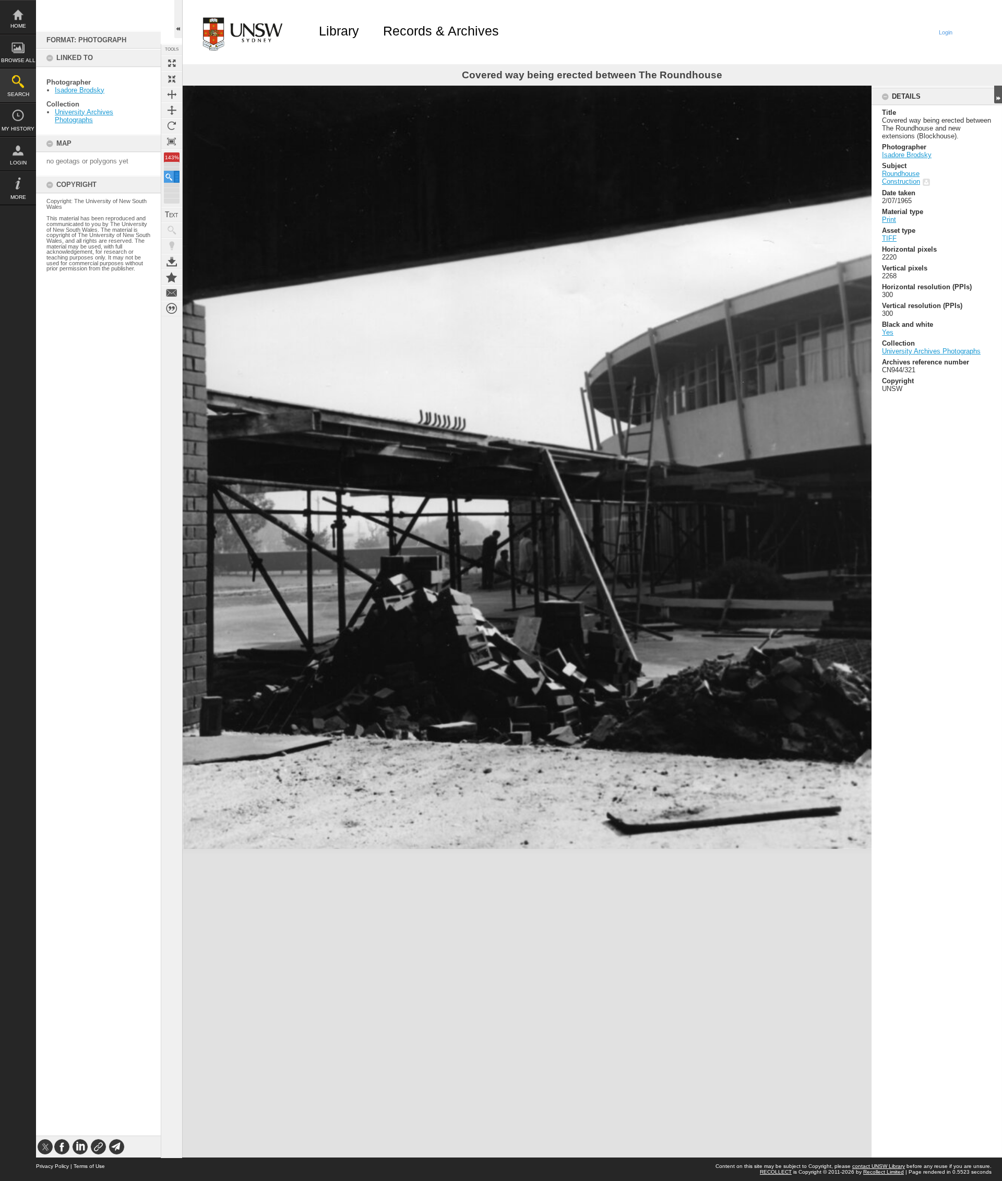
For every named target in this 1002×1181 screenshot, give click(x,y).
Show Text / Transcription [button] (171, 214)
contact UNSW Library (878, 1166)
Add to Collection (171, 277)
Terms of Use (89, 1166)
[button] (172, 177)
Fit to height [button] (171, 110)
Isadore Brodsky (79, 90)
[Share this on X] (45, 1146)
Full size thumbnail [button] (171, 63)
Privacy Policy (52, 1166)
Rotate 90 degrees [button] (171, 126)
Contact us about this (171, 293)
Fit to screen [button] (171, 79)
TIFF (889, 238)
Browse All (18, 60)
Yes (887, 332)
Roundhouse (901, 174)
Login (18, 163)
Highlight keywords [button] (171, 246)
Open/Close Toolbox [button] (178, 19)
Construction (901, 181)
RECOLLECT (776, 1172)
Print (889, 219)
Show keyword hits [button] (171, 230)
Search (18, 94)
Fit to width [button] (171, 94)
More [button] (18, 197)
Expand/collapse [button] (998, 94)
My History (18, 129)
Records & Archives (441, 30)
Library (339, 30)
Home (18, 26)
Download (171, 261)
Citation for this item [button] (171, 308)
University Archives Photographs (84, 116)
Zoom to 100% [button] (171, 141)
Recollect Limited (883, 1172)
